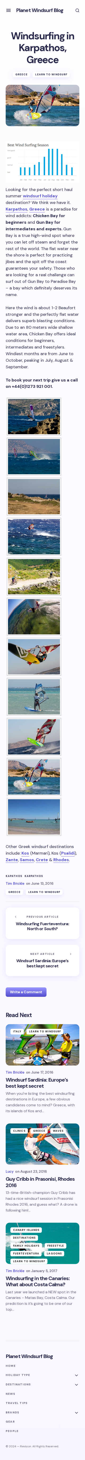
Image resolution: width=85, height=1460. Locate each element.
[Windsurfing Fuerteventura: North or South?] (42, 923)
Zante (12, 860)
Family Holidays (26, 1245)
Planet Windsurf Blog (39, 10)
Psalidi (68, 853)
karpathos (34, 876)
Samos (27, 860)
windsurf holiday (40, 196)
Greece (21, 74)
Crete (42, 860)
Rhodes (61, 860)
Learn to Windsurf (51, 74)
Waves (58, 1130)
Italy (17, 1031)
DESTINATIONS (24, 1237)
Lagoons (54, 1253)
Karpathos (16, 209)
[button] (8, 10)
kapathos (14, 876)
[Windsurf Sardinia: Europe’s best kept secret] (42, 960)
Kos (25, 853)
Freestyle (55, 1245)
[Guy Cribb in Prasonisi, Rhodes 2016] (42, 1144)
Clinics (19, 1130)
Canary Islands (26, 1230)
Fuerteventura (26, 1253)
